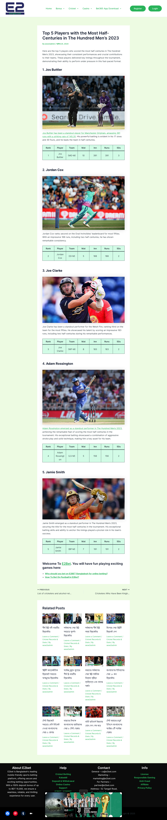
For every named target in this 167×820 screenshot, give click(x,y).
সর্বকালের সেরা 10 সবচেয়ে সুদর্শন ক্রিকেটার (71, 631)
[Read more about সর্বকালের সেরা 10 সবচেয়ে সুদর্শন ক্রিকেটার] (73, 618)
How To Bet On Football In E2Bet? (62, 577)
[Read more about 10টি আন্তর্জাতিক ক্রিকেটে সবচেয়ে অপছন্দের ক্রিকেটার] (51, 661)
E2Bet (66, 564)
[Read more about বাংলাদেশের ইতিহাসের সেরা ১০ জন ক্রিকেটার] (115, 661)
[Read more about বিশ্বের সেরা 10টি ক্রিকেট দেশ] (115, 618)
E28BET (67, 791)
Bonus (59, 8)
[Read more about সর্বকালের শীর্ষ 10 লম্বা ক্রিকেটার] (94, 618)
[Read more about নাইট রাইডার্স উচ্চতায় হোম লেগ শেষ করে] (94, 712)
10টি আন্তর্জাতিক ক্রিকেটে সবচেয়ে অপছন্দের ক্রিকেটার (50, 674)
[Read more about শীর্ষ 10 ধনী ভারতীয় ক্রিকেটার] (51, 618)
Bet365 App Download (107, 8)
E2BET (58, 791)
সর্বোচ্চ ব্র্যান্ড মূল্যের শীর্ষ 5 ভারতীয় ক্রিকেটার (72, 674)
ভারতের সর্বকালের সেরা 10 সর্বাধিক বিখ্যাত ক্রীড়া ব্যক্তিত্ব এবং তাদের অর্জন (94, 678)
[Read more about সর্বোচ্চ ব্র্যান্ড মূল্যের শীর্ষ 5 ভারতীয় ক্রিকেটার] (73, 661)
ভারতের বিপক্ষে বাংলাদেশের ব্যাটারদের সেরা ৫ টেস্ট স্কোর (73, 724)
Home (49, 8)
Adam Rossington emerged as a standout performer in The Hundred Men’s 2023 (82, 428)
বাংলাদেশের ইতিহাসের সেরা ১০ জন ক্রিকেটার (115, 674)
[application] (63, 8)
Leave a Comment (50, 636)
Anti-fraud (144, 781)
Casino (86, 8)
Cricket (72, 8)
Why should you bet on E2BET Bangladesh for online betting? (76, 573)
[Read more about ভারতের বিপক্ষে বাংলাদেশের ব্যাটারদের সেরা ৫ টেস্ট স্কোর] (73, 711)
